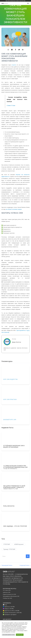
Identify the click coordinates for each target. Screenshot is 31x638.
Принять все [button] (20, 634)
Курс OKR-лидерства (10, 379)
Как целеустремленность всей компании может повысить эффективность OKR (14, 487)
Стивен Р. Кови (11, 105)
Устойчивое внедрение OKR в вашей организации (13, 446)
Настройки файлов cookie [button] (8, 634)
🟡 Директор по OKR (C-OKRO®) (11, 610)
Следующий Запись (25, 565)
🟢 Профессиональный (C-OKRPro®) (12, 612)
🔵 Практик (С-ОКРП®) (9, 606)
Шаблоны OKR (6, 592)
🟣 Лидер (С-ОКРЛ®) (8, 608)
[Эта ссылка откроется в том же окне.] (4, 3)
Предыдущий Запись (6, 565)
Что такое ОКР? (7, 590)
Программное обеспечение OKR (11, 596)
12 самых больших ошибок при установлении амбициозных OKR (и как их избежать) (15, 467)
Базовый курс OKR (9, 419)
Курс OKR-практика (10, 399)
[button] (8, 49)
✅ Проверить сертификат (10, 614)
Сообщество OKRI (7, 598)
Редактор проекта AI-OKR (9, 594)
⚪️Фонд (5, 604)
